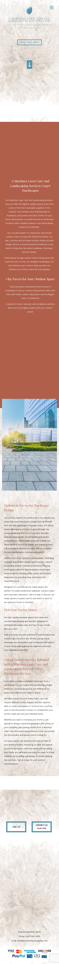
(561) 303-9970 (29, 42)
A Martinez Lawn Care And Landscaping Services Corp (29, 19)
